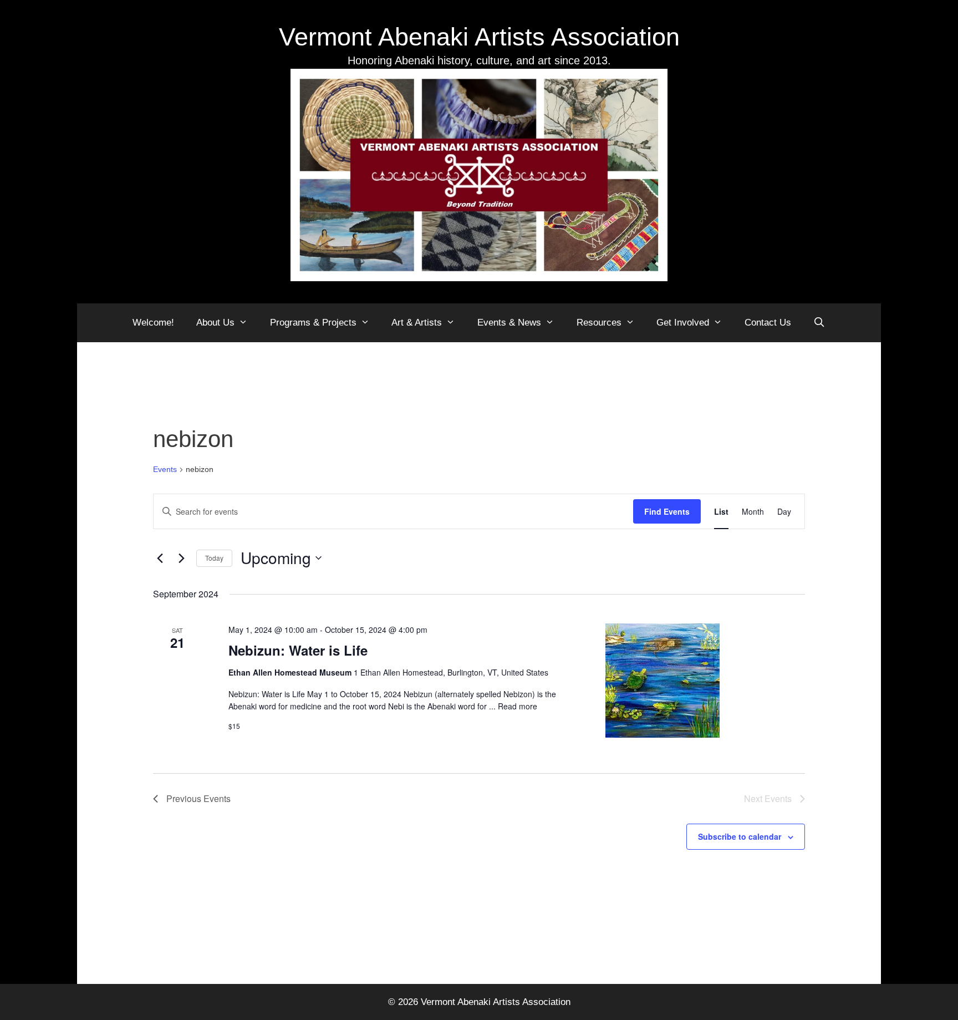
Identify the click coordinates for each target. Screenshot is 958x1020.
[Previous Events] (159, 558)
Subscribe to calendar (739, 836)
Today (214, 557)
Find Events (667, 511)
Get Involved (682, 322)
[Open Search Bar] (819, 322)
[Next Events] (181, 558)
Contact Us (768, 322)
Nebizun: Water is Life (298, 650)
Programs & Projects (313, 322)
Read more (517, 706)
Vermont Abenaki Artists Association (479, 37)
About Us (215, 322)
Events (165, 469)
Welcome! (153, 322)
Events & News (509, 322)
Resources (599, 322)
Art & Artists (416, 322)
